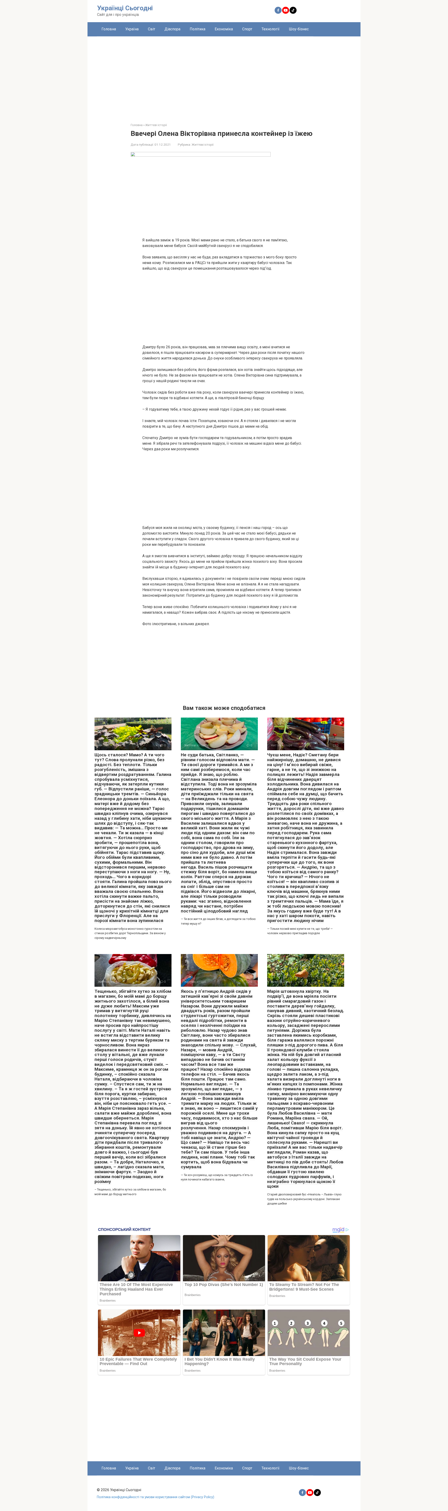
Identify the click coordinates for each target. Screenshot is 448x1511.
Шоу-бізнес (299, 29)
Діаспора (172, 29)
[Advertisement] (224, 76)
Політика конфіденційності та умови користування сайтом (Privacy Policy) (155, 1497)
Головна (109, 29)
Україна (132, 29)
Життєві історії (203, 144)
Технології (271, 29)
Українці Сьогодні (125, 8)
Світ (151, 29)
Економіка (224, 29)
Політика (197, 29)
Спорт (247, 29)
